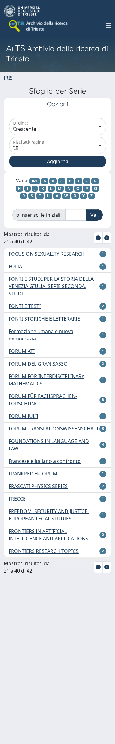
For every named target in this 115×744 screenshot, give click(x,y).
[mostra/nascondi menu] (108, 26)
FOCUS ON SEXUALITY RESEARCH (47, 253)
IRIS (8, 77)
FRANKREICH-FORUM (33, 473)
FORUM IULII (23, 416)
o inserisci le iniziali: (39, 215)
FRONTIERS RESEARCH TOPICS (44, 551)
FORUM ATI (22, 351)
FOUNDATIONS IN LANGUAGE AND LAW (49, 445)
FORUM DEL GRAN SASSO (38, 363)
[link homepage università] (39, 25)
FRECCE (17, 498)
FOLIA (15, 266)
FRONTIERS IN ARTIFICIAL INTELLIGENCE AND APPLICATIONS (48, 535)
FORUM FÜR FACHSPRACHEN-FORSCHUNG (43, 400)
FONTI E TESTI (25, 306)
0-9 (34, 181)
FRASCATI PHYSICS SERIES (38, 486)
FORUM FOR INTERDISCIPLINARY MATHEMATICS (46, 380)
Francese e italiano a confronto (45, 461)
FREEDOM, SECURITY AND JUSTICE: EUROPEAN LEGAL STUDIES (49, 515)
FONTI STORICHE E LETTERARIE (44, 318)
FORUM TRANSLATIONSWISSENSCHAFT (54, 428)
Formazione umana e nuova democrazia (41, 335)
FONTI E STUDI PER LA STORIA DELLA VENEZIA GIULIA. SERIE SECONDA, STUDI (51, 286)
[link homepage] (24, 11)
